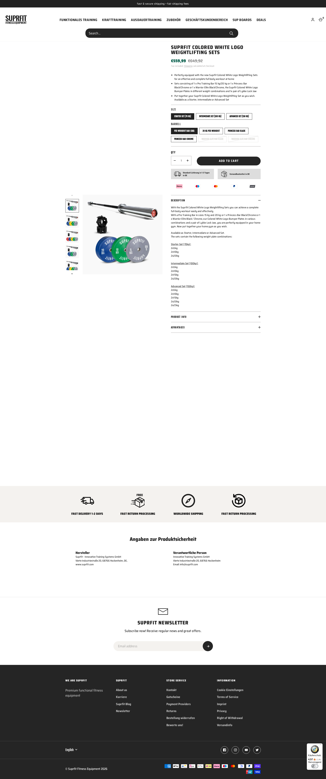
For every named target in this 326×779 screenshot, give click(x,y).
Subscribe (208, 646)
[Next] (72, 273)
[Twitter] (257, 750)
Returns (171, 711)
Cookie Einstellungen (230, 690)
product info (179, 316)
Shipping (188, 66)
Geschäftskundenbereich (207, 20)
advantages (178, 327)
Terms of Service (227, 697)
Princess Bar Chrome (183, 139)
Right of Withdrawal (230, 718)
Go (231, 33)
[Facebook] (224, 750)
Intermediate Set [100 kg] (210, 116)
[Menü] (321, 745)
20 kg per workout (211, 130)
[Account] (312, 20)
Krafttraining (114, 20)
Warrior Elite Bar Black (212, 139)
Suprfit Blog (123, 704)
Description (178, 200)
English (69, 750)
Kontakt (171, 690)
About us (121, 690)
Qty (173, 152)
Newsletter (123, 711)
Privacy (222, 711)
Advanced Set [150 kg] (239, 116)
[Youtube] (246, 750)
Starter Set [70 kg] (182, 116)
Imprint (221, 704)
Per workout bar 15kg (184, 130)
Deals (261, 20)
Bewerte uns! (174, 725)
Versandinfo (224, 725)
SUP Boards (242, 20)
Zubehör (174, 20)
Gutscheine (173, 697)
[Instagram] (235, 750)
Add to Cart (229, 160)
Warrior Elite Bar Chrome (243, 139)
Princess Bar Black (236, 130)
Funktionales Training (78, 20)
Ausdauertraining (146, 20)
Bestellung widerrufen (180, 718)
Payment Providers (178, 704)
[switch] (314, 766)
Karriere (121, 697)
